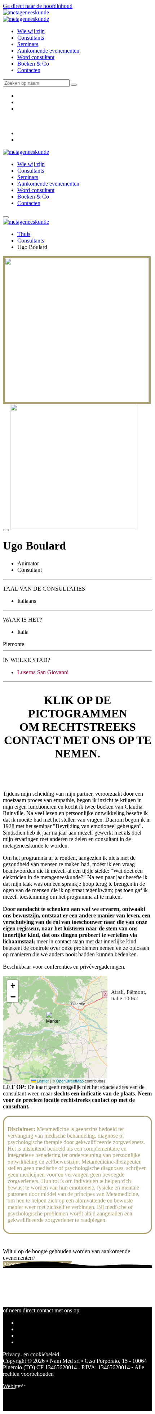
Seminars (27, 44)
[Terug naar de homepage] (26, 12)
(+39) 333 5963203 (25, 781)
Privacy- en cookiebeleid (31, 1354)
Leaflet (42, 1081)
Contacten (28, 70)
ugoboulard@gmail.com (30, 775)
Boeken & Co (33, 64)
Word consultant (35, 57)
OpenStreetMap (70, 1081)
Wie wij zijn (31, 31)
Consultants (30, 38)
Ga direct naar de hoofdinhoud (37, 6)
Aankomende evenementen (48, 51)
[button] (55, 1021)
